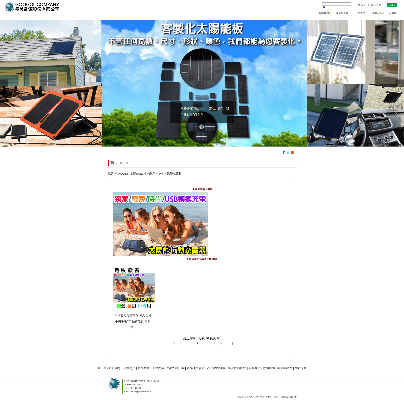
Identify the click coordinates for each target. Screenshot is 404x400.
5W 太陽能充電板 (170, 173)
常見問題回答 (237, 368)
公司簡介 (129, 368)
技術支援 (360, 13)
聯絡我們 (255, 368)
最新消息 (115, 368)
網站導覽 (376, 4)
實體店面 (269, 368)
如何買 (392, 13)
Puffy (295, 397)
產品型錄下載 (175, 368)
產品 (110, 173)
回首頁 (362, 4)
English (392, 4)
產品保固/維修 (216, 368)
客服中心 (377, 13)
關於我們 (324, 13)
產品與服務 (342, 13)
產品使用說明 (196, 368)
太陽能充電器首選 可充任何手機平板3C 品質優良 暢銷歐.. (132, 321)
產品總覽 (144, 368)
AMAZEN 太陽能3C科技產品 (136, 173)
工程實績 (158, 368)
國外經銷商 (284, 368)
